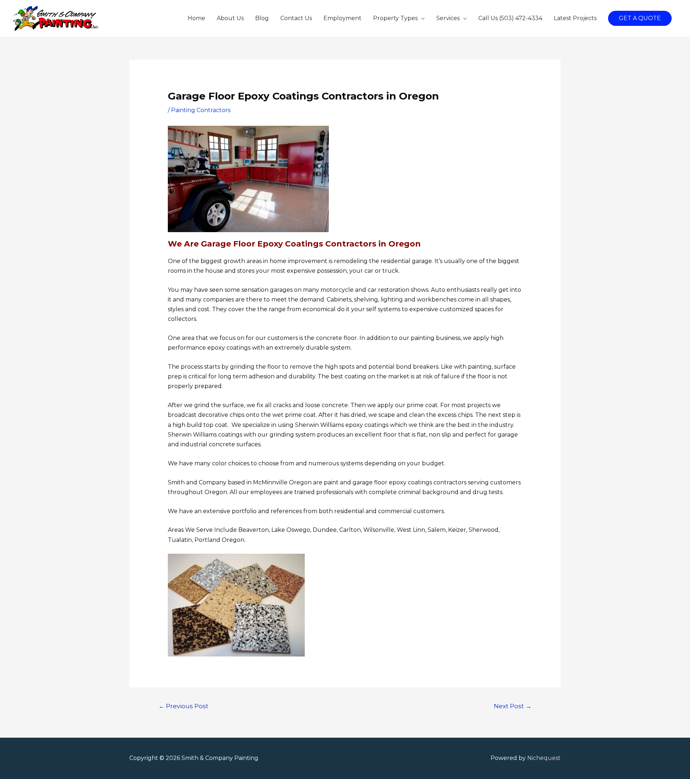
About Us (230, 18)
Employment (342, 18)
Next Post (513, 706)
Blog (262, 18)
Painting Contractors (200, 110)
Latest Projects (575, 18)
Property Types (395, 18)
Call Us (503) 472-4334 (510, 18)
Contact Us (296, 18)
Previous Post (183, 706)
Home (196, 18)
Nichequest (544, 758)
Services (448, 18)
